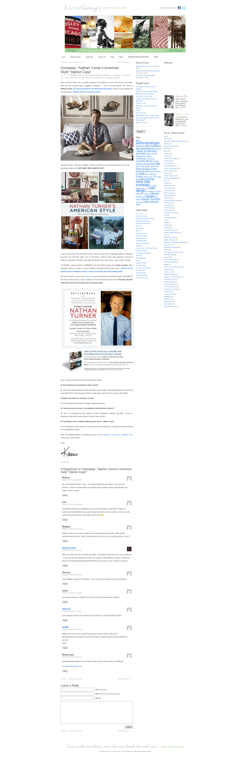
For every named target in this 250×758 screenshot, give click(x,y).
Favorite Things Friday (171, 200)
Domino (166, 183)
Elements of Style (142, 236)
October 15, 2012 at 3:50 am (72, 575)
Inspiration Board (169, 230)
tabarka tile (140, 197)
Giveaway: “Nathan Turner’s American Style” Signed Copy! (90, 70)
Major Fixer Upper (170, 237)
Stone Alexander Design (142, 751)
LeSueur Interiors (141, 250)
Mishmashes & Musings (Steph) (174, 242)
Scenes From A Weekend (172, 267)
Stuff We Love (169, 279)
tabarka (154, 193)
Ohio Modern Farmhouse (172, 252)
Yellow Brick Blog (141, 275)
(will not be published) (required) (107, 694)
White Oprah (168, 301)
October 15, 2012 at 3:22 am (72, 550)
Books (166, 156)
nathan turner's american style (75, 77)
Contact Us (101, 57)
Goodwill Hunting (169, 213)
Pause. (138, 110)
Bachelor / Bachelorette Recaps (174, 141)
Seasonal (167, 269)
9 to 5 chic (139, 213)
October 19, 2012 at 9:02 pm (72, 657)
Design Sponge (141, 233)
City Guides (168, 163)
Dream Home (168, 185)
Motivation (167, 245)
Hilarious (167, 225)
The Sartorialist (141, 273)
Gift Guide (140, 166)
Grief (165, 215)
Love (165, 235)
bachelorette (143, 148)
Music (166, 249)
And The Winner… (125, 62)
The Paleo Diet (141, 113)
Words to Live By (141, 122)
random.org (88, 276)
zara (138, 204)
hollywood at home (153, 171)
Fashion (166, 198)
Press (112, 57)
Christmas (141, 158)
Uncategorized (169, 294)
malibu (139, 176)
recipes (166, 257)
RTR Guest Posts (170, 262)
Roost (138, 260)
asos (148, 146)
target (150, 196)
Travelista (167, 291)
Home (63, 57)
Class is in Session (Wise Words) (146, 91)
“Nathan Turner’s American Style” (86, 92)
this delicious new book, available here (116, 435)
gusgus (146, 168)
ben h (155, 149)
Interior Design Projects (172, 232)
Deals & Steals (169, 171)
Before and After (169, 146)
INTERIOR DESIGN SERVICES (138, 57)
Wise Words (151, 201)
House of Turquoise (142, 243)
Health (166, 222)
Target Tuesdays (169, 282)
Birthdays (167, 153)
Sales (166, 264)
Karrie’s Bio (89, 57)
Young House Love (142, 277)
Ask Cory (167, 139)
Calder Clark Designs (143, 223)
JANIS (65, 627)
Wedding (167, 296)
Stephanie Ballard (170, 274)
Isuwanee (139, 245)
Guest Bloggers (169, 217)
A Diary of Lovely (141, 216)
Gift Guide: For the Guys (144, 96)
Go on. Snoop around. (174, 133)
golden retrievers (152, 166)
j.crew (140, 174)
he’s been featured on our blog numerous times (92, 89)
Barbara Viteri (69, 548)
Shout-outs (167, 272)
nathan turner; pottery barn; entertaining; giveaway (103, 77)
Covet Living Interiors (171, 168)
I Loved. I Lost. (141, 103)
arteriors (140, 146)
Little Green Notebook (143, 253)
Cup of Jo (139, 226)
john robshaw (150, 174)
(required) (100, 689)
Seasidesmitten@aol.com (72, 666)
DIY (165, 180)
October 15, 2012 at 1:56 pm (72, 593)
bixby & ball (144, 151)
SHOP (156, 57)
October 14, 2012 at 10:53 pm (72, 529)
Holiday (166, 227)
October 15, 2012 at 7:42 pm (72, 629)
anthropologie (148, 143)
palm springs (147, 179)
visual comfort (150, 199)
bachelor (156, 146)
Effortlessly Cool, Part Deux (145, 94)
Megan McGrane (169, 240)
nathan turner (148, 177)
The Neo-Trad (140, 270)
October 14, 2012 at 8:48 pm (72, 480)
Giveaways (116, 75)
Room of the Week (170, 259)
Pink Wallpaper (141, 258)
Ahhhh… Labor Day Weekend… (72, 62)
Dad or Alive (140, 228)
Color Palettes (168, 166)
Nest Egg (139, 255)
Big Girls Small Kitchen (143, 221)
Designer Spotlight (94, 75)
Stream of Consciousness (172, 277)
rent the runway (143, 183)
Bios (165, 151)
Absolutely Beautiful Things (145, 218)
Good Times (168, 210)
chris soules (147, 156)
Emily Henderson (141, 238)
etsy (153, 163)
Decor (86, 75)
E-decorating (168, 188)
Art (165, 136)
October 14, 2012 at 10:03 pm (72, 504)
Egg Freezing (168, 193)
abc (138, 140)
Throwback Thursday (171, 289)
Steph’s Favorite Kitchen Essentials (147, 71)
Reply (65, 495)
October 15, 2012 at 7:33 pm (72, 611)
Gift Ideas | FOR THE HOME (145, 75)
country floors (144, 161)
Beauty (166, 143)
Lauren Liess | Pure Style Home (146, 248)
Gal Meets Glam (141, 240)
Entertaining (106, 75)
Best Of (166, 148)
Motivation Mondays (170, 247)
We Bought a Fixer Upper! (144, 66)
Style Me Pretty (141, 265)
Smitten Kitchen (141, 263)
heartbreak (140, 171)
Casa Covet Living (170, 158)
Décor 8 (138, 231)
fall (158, 163)
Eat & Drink (168, 190)
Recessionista (168, 254)
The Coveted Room (170, 286)
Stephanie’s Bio (75, 57)
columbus (151, 159)
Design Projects (169, 176)
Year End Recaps (170, 306)
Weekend (167, 299)
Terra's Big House (170, 284)
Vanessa (66, 609)
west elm (139, 202)
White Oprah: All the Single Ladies (147, 115)
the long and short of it (143, 268)
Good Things (168, 208)
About (121, 57)
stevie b (146, 194)
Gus (138, 168)
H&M (154, 169)
